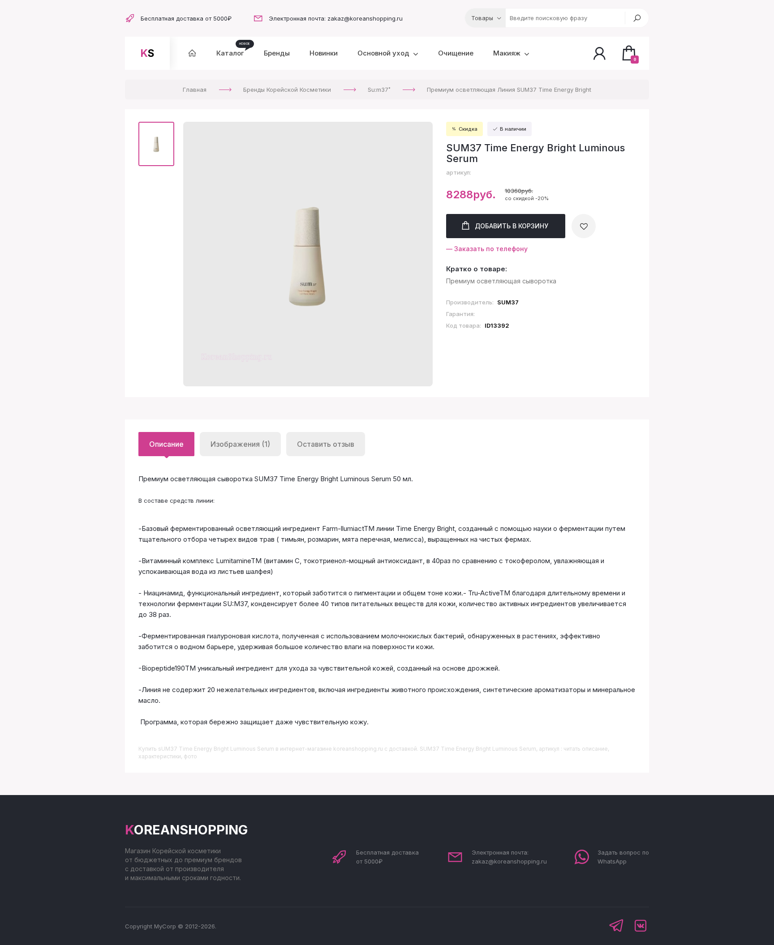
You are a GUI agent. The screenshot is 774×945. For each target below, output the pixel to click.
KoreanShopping (186, 830)
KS (147, 53)
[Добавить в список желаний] (584, 226)
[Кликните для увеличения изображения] (308, 254)
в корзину (511, 226)
